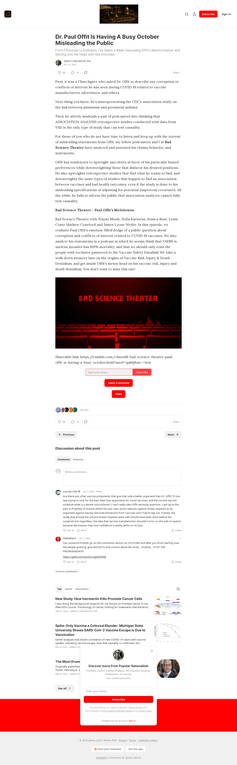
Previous (68, 434)
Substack (101, 757)
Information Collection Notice (117, 710)
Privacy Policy (145, 710)
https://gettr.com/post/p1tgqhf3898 (84, 556)
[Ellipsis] (180, 491)
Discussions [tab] (81, 589)
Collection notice (148, 740)
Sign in (226, 14)
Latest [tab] (68, 589)
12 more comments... (67, 571)
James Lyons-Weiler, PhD (77, 61)
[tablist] (70, 459)
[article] (118, 607)
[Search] (186, 14)
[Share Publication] (194, 14)
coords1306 (70, 491)
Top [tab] (59, 589)
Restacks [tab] (78, 459)
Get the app (136, 749)
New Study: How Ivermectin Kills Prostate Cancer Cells (98, 599)
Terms (132, 740)
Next (171, 434)
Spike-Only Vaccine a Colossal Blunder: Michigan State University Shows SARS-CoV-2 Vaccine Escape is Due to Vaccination (100, 630)
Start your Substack (109, 749)
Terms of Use (135, 707)
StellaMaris (69, 538)
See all (62, 688)
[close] (152, 651)
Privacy (123, 740)
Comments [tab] (63, 459)
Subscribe (208, 14)
